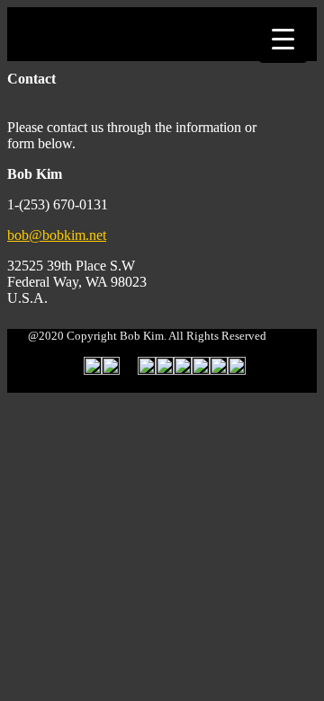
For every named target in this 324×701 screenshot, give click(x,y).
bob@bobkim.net (56, 235)
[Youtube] (147, 369)
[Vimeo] (165, 369)
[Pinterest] (219, 369)
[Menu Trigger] (283, 38)
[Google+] (183, 369)
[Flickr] (129, 369)
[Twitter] (93, 369)
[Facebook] (111, 369)
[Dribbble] (201, 369)
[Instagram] (237, 369)
